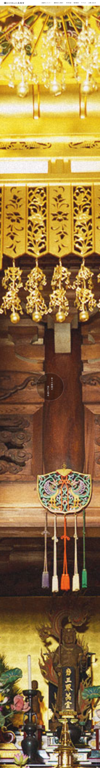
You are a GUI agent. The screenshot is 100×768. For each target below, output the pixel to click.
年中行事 (68, 3)
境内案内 (76, 3)
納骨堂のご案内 (58, 3)
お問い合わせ (92, 3)
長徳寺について (46, 3)
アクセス (83, 3)
